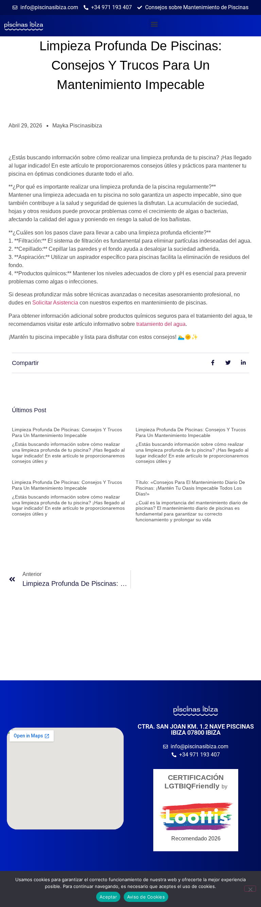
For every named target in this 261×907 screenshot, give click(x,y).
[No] (250, 889)
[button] (154, 24)
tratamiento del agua (161, 324)
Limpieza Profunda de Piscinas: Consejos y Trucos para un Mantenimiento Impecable (67, 432)
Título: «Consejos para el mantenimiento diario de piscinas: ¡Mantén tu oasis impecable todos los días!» (190, 487)
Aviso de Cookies (146, 897)
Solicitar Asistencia (55, 303)
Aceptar (108, 897)
